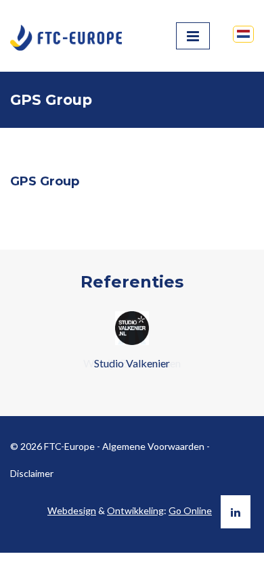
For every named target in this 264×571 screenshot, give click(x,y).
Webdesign (71, 510)
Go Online (190, 510)
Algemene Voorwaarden (153, 446)
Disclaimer (31, 473)
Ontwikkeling (135, 510)
